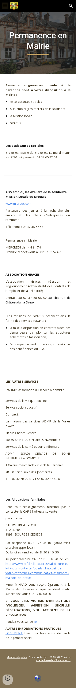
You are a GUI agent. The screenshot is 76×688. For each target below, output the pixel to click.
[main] (38, 43)
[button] (5, 6)
